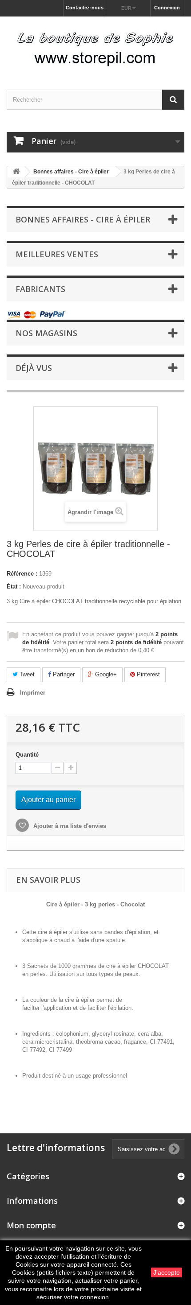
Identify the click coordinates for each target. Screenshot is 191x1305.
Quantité (27, 754)
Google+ (105, 674)
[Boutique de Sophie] (95, 45)
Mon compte (31, 1225)
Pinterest (147, 674)
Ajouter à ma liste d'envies (69, 826)
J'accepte (166, 1272)
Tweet (26, 674)
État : (14, 586)
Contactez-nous (84, 7)
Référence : (22, 573)
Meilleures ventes (57, 254)
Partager (63, 674)
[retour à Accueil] (16, 171)
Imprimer (32, 692)
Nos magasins (46, 333)
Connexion (167, 7)
